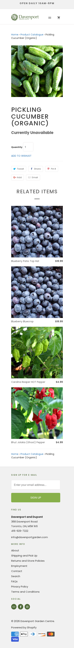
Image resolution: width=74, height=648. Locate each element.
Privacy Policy (19, 586)
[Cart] (59, 17)
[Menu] (50, 17)
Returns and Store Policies (28, 561)
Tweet (20, 168)
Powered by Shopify (23, 627)
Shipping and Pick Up (24, 555)
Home (14, 34)
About (15, 550)
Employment (19, 566)
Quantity (16, 147)
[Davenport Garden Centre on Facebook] (20, 606)
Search (15, 576)
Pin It (53, 168)
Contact (16, 571)
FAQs (14, 581)
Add (19, 177)
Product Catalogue (31, 34)
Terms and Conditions (25, 591)
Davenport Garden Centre (37, 621)
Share (37, 168)
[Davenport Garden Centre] (25, 18)
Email (35, 177)
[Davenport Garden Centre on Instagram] (27, 606)
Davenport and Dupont (27, 517)
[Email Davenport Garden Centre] (14, 606)
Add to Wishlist (21, 156)
